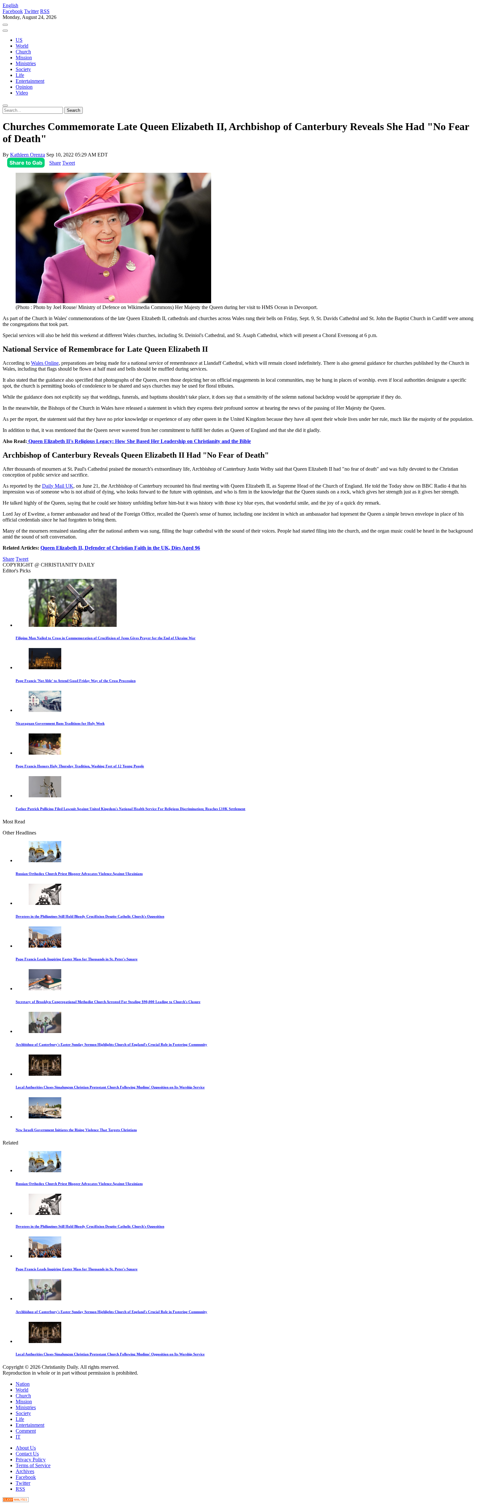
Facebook (13, 11)
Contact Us (27, 1453)
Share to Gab (25, 162)
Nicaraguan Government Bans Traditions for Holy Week (60, 723)
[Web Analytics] (16, 1500)
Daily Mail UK (57, 486)
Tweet (68, 163)
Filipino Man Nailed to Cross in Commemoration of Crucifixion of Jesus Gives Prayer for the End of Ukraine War (106, 638)
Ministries (26, 63)
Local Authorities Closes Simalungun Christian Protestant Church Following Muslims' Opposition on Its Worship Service (110, 1087)
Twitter (31, 11)
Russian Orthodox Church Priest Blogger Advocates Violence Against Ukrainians (79, 874)
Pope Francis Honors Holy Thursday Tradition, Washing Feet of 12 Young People (80, 766)
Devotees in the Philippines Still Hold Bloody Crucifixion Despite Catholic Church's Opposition (90, 916)
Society (23, 69)
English (10, 5)
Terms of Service (33, 1465)
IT (18, 1437)
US (19, 40)
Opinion (24, 87)
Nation (23, 1384)
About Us (26, 1448)
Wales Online (45, 363)
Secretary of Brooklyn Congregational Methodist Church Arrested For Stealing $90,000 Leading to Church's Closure (108, 1002)
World (22, 46)
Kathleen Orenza (27, 154)
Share (55, 163)
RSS (45, 11)
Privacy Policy (31, 1459)
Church (23, 51)
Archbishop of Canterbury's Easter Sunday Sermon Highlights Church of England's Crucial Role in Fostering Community (111, 1044)
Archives (25, 1471)
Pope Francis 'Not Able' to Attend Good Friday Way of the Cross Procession (76, 681)
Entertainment (30, 81)
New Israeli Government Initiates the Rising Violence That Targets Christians (76, 1130)
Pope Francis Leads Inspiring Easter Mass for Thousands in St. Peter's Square (77, 959)
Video (22, 93)
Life (20, 75)
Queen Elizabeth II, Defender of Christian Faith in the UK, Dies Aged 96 (120, 548)
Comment (26, 1431)
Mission (24, 57)
